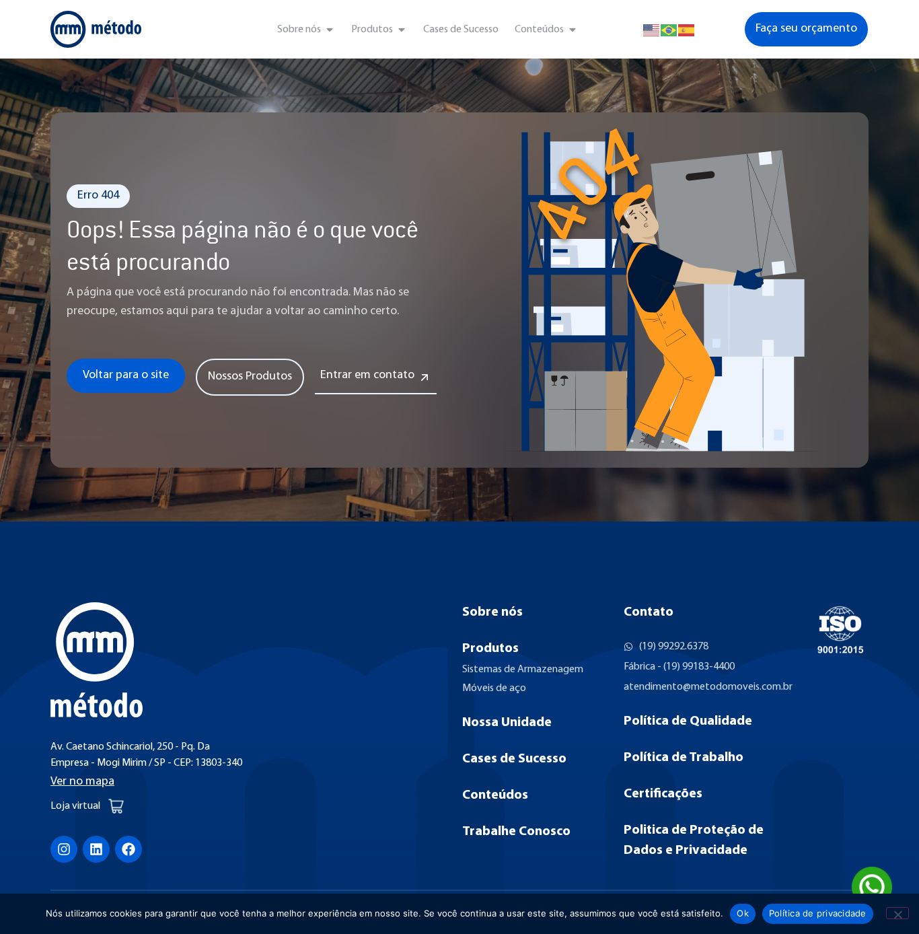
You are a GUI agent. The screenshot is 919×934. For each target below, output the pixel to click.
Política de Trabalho (683, 757)
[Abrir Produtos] (401, 29)
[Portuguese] (669, 29)
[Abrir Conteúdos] (572, 29)
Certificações (663, 794)
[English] (652, 29)
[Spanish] (687, 29)
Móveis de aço (494, 688)
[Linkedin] (96, 849)
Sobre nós (492, 612)
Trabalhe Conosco (516, 831)
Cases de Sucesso (514, 759)
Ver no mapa (82, 782)
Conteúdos (495, 795)
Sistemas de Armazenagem (522, 669)
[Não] (897, 913)
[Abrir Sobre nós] (329, 29)
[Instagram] (63, 849)
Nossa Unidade (507, 722)
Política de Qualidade (688, 721)
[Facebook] (128, 849)
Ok (743, 913)
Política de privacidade (818, 913)
